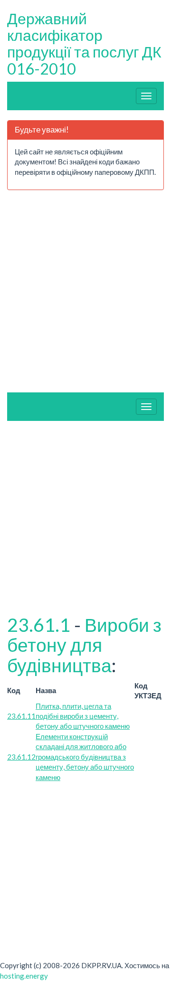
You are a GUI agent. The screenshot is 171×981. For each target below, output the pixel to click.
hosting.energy (24, 975)
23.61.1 (38, 625)
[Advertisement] (70, 295)
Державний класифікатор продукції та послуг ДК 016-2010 (84, 43)
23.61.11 (21, 716)
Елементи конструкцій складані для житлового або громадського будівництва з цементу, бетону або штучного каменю (85, 756)
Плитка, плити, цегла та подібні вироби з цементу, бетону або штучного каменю (83, 716)
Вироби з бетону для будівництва (84, 645)
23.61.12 (21, 756)
